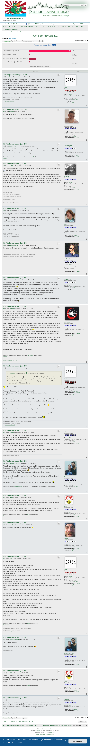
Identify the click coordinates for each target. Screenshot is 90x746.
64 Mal (75, 332)
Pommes (66, 125)
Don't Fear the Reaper (9, 360)
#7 (4, 279)
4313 (70, 328)
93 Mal (77, 137)
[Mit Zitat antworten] (58, 75)
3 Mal (74, 187)
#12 (4, 497)
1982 (70, 264)
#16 (4, 672)
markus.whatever (69, 258)
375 (70, 151)
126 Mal (75, 155)
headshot (66, 176)
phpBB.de (52, 732)
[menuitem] (37, 23)
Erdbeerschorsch (69, 476)
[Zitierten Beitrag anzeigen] (27, 373)
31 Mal (75, 441)
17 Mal (75, 287)
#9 (4, 368)
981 (70, 512)
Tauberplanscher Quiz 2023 (45, 36)
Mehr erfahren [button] (17, 742)
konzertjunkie (67, 279)
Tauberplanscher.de (19, 23)
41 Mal (77, 236)
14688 (70, 94)
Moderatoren (12, 38)
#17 (4, 700)
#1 (4, 76)
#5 (4, 210)
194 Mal (78, 333)
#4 (4, 165)
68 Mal (77, 516)
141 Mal (75, 270)
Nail (4, 515)
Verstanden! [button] (77, 741)
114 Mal (78, 271)
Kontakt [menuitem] (47, 725)
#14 (4, 558)
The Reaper (67, 322)
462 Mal (78, 101)
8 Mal (74, 136)
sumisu (5, 158)
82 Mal (77, 443)
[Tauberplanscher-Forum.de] (37, 9)
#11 (4, 463)
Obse (65, 224)
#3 (4, 146)
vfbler (65, 506)
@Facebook (31, 23)
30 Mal (75, 514)
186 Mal (75, 486)
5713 (70, 230)
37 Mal (77, 156)
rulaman (5, 356)
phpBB (39, 730)
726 (70, 482)
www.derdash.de (9, 101)
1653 (70, 182)
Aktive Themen (20, 32)
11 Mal (77, 289)
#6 (4, 245)
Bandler (66, 538)
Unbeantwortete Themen (8, 32)
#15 (4, 639)
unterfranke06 (68, 145)
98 (69, 285)
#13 (4, 524)
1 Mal (77, 548)
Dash (65, 87)
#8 (4, 308)
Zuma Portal (50, 728)
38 (69, 544)
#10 (4, 432)
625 (70, 437)
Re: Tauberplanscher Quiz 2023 (15, 109)
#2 (4, 111)
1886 (70, 131)
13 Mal (75, 235)
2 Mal (74, 547)
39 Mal (77, 488)
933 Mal (75, 99)
